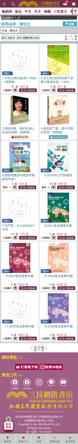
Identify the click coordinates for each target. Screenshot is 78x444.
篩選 (71, 24)
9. (20, 276)
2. (57, 82)
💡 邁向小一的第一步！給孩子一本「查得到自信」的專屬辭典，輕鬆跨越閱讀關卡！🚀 (8, 18)
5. (18, 177)
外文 (37, 11)
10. (58, 276)
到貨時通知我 (60, 137)
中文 (28, 11)
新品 (18, 11)
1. (19, 80)
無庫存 (8, 90)
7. (18, 227)
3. (18, 130)
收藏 (38, 441)
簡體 (47, 11)
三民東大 (60, 11)
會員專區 (70, 441)
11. (19, 326)
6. (58, 175)
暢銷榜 (7, 11)
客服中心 (23, 441)
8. (58, 225)
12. (58, 326)
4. (57, 130)
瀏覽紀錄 (54, 441)
